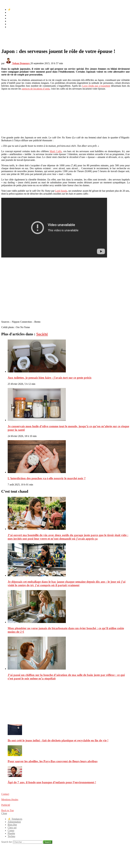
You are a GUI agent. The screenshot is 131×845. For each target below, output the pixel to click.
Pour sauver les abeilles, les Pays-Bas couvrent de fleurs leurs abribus (52, 761)
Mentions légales (9, 799)
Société (42, 334)
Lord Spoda (61, 190)
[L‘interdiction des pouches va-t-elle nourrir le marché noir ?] (69, 457)
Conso (11, 21)
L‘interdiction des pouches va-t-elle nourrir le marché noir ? (47, 478)
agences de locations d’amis (36, 88)
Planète (11, 24)
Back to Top (7, 810)
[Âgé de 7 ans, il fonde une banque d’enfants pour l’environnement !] (69, 772)
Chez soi (12, 18)
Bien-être (12, 15)
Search (47, 842)
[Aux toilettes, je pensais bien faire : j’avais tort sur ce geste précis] (69, 356)
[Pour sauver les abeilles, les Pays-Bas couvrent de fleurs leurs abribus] (69, 751)
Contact (5, 794)
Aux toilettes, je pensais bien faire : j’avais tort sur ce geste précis (49, 377)
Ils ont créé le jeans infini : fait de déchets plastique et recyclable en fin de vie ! (58, 740)
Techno (11, 27)
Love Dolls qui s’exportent (96, 85)
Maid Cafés (56, 151)
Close (4, 813)
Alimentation (14, 12)
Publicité (5, 805)
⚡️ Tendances (15, 9)
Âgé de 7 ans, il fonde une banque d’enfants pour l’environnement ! (52, 782)
